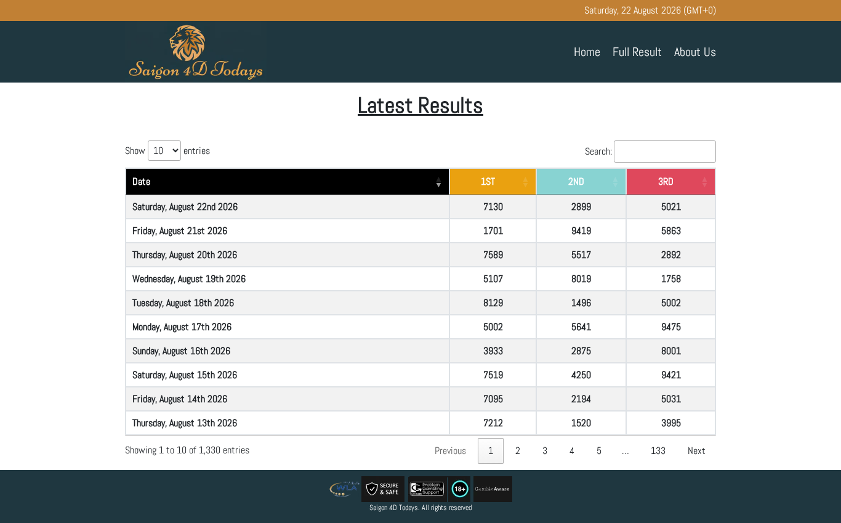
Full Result (637, 52)
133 (658, 450)
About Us (695, 52)
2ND (576, 181)
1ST (488, 181)
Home (587, 52)
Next (697, 450)
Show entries (167, 150)
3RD (666, 181)
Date (141, 181)
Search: (598, 151)
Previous (450, 450)
